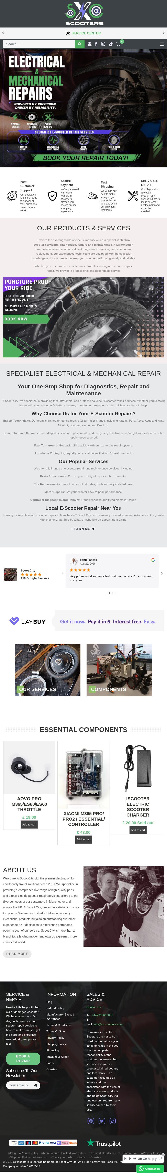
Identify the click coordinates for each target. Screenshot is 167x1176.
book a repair (23, 1059)
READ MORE (17, 954)
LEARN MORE (83, 529)
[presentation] (3, 32)
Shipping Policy (56, 1044)
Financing (52, 1050)
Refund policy (55, 1008)
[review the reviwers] (153, 559)
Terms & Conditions (58, 1025)
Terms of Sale (55, 1031)
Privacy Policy (55, 1037)
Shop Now (47, 670)
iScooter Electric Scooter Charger (83, 806)
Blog (49, 1001)
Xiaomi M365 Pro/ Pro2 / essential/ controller (29, 819)
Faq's (50, 1063)
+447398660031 (102, 1015)
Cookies (51, 1069)
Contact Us (94, 1007)
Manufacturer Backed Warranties (64, 1153)
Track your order (57, 1056)
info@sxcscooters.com (108, 1024)
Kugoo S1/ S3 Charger (138, 801)
